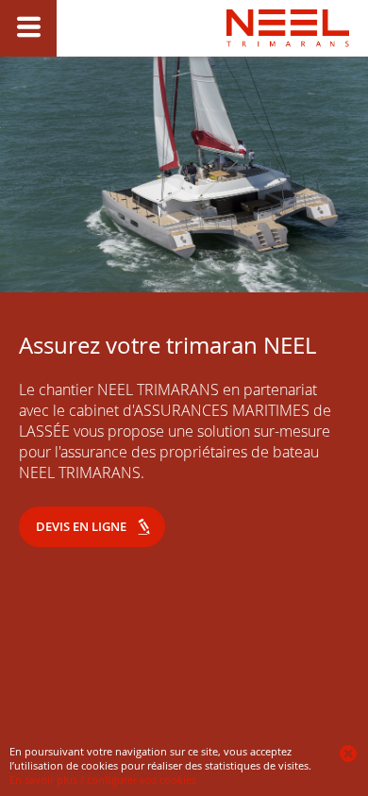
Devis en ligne (81, 526)
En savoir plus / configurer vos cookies (102, 779)
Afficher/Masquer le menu (28, 28)
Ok (349, 753)
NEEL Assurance (287, 66)
